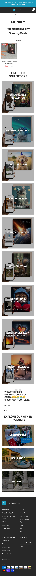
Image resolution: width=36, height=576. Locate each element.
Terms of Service (7, 554)
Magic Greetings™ (7, 513)
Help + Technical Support (24, 521)
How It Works (24, 516)
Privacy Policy (6, 550)
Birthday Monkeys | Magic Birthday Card (9, 62)
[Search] (6, 10)
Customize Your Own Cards (8, 517)
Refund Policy (6, 547)
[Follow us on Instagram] (30, 542)
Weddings (5, 522)
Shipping (4, 544)
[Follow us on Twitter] (26, 542)
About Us (22, 513)
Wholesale (23, 532)
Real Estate (5, 525)
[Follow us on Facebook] (22, 542)
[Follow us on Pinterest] (22, 546)
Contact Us (5, 540)
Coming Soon (6, 528)
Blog (21, 528)
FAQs (21, 525)
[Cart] (33, 10)
